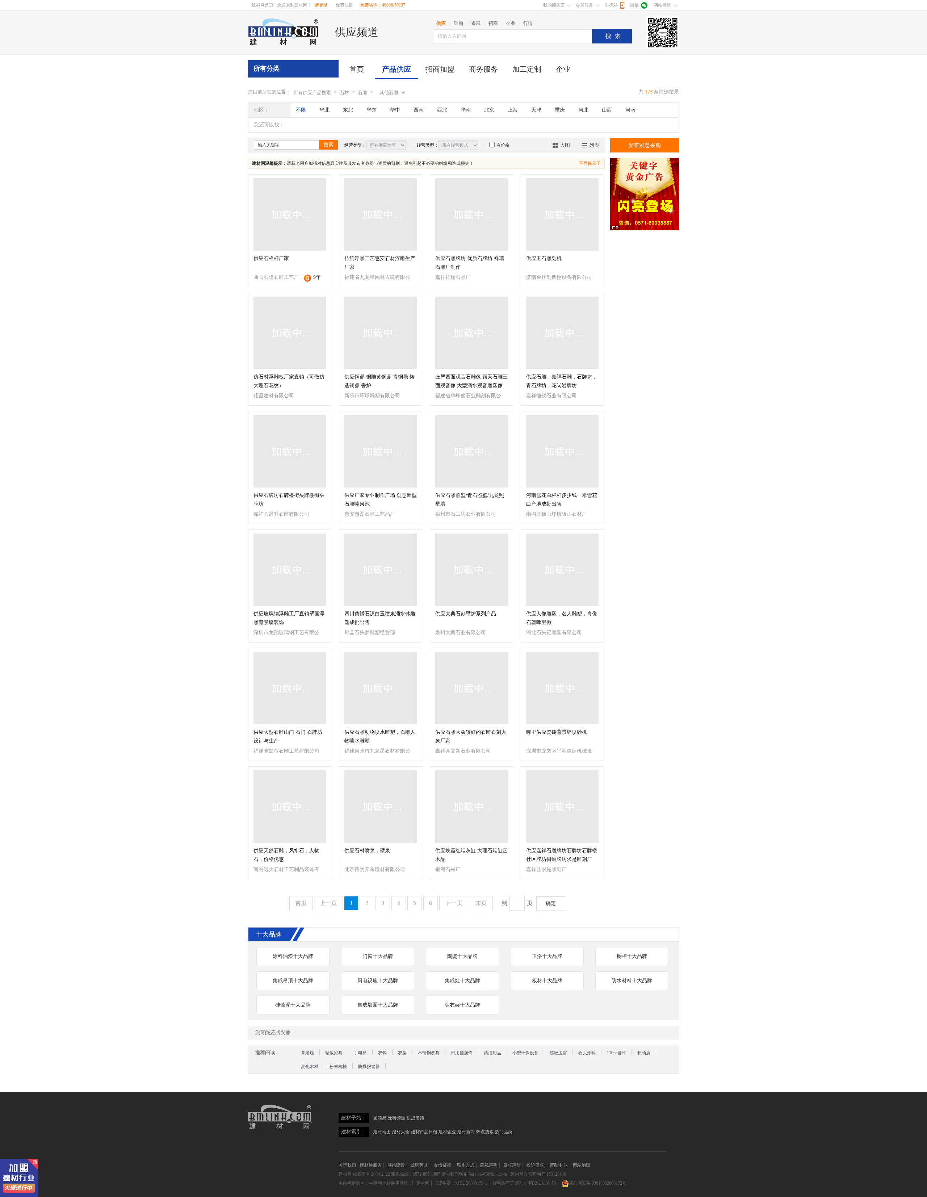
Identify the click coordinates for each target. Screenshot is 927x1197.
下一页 (453, 903)
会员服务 (584, 5)
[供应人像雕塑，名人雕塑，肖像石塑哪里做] (562, 569)
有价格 (502, 145)
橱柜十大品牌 (632, 956)
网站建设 (396, 1165)
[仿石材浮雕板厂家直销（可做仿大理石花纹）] (289, 333)
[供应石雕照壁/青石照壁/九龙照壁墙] (471, 451)
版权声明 (512, 1165)
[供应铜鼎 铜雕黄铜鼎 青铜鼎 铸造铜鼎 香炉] (380, 333)
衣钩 (382, 1052)
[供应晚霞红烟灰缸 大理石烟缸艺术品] (471, 806)
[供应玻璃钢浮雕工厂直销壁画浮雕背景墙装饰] (289, 569)
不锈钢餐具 (429, 1052)
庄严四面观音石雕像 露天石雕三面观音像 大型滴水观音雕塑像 (471, 381)
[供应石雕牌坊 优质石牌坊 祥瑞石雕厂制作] (471, 214)
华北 (324, 110)
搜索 (614, 36)
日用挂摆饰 (462, 1052)
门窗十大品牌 (377, 956)
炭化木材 (309, 1066)
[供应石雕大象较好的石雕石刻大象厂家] (471, 688)
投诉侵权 (535, 1165)
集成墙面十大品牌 (377, 1005)
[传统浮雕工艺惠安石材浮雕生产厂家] (380, 214)
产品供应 (396, 69)
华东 (371, 110)
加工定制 (526, 69)
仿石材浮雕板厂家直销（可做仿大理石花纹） (288, 381)
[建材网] (284, 31)
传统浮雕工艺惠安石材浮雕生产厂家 (379, 263)
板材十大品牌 (547, 980)
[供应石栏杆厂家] (289, 214)
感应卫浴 (558, 1052)
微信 (634, 5)
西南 (419, 110)
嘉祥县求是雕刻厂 (546, 869)
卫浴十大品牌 (547, 956)
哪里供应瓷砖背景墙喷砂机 (556, 732)
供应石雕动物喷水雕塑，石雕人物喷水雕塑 (379, 736)
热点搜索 (485, 1131)
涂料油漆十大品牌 (293, 956)
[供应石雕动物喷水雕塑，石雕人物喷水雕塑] (380, 688)
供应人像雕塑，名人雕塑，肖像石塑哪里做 (561, 618)
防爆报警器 (369, 1066)
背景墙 (307, 1052)
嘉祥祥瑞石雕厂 (453, 277)
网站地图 (581, 1165)
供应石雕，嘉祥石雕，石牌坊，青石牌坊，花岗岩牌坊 (561, 381)
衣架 (402, 1052)
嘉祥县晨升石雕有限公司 (281, 514)
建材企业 (447, 1131)
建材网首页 (262, 5)
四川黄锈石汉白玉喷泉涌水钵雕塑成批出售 (379, 618)
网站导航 (662, 5)
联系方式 (465, 1165)
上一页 (328, 903)
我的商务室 (554, 5)
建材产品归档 (424, 1131)
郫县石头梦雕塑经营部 (369, 632)
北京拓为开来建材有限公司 (374, 869)
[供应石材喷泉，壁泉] (380, 806)
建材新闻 (466, 1131)
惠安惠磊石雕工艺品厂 (369, 514)
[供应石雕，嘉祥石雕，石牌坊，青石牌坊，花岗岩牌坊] (562, 333)
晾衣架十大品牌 (462, 1005)
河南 (630, 110)
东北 (348, 110)
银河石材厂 (448, 869)
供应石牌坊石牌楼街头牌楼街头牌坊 (288, 500)
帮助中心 (558, 1165)
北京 (489, 110)
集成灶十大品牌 (462, 980)
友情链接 (442, 1165)
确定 (551, 903)
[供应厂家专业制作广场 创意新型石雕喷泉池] (380, 451)
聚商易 (379, 1118)
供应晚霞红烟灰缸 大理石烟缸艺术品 (471, 855)
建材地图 (382, 1131)
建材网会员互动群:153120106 (538, 1174)
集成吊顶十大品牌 (293, 980)
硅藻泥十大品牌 (293, 1005)
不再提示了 (590, 163)
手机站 (611, 5)
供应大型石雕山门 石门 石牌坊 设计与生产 (287, 736)
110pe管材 (616, 1052)
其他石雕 (388, 92)
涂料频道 (396, 1118)
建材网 (345, 1174)
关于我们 (347, 1165)
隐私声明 (489, 1165)
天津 (536, 110)
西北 (442, 110)
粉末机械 (338, 1066)
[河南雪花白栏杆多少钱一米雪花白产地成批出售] (562, 451)
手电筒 (360, 1052)
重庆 (560, 110)
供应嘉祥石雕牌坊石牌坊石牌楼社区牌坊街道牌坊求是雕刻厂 (561, 855)
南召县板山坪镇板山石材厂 (556, 514)
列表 (594, 145)
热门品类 (503, 1131)
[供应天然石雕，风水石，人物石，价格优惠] (289, 806)
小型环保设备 (525, 1052)
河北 (583, 110)
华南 (466, 110)
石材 (344, 92)
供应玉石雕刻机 (544, 258)
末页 (481, 903)
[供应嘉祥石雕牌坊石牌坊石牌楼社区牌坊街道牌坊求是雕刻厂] (562, 806)
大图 (565, 145)
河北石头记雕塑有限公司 (554, 632)
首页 (356, 69)
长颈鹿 (643, 1052)
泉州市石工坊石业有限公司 (465, 514)
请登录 (321, 5)
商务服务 (483, 69)
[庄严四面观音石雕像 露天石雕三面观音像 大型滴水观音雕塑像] (471, 333)
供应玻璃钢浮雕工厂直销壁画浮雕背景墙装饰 (288, 618)
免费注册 (344, 5)
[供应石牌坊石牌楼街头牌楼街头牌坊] (289, 451)
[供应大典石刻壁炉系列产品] (471, 569)
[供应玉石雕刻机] (562, 214)
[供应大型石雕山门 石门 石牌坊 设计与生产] (289, 688)
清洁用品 (492, 1052)
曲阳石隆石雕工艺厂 (276, 277)
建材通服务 (371, 1165)
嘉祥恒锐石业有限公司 (551, 395)
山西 (607, 110)
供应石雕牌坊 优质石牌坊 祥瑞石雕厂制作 (469, 263)
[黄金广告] (644, 194)
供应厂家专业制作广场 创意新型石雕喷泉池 (380, 500)
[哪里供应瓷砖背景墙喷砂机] (562, 688)
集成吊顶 (415, 1118)
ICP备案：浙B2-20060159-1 (461, 1183)
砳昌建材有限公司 (273, 395)
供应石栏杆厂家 (271, 258)
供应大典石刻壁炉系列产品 (465, 613)
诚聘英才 (419, 1165)
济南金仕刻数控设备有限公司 (559, 277)
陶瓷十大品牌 (462, 956)
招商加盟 (439, 69)
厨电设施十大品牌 (377, 980)
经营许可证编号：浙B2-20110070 (524, 1183)
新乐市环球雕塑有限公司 (372, 395)
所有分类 (266, 68)
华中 (395, 110)
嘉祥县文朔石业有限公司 (463, 751)
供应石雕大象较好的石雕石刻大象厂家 (470, 736)
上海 (513, 110)
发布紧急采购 (644, 145)
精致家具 (334, 1052)
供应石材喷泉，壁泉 (367, 850)
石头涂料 (587, 1052)
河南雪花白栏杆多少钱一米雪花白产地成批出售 (561, 500)
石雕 (362, 92)
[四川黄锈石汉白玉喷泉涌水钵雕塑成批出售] (380, 569)
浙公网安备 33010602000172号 (597, 1183)
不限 (301, 110)
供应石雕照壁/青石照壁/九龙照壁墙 (469, 500)
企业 (563, 69)
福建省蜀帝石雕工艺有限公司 (286, 751)
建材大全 (401, 1131)
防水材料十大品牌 (632, 980)
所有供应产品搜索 (312, 92)
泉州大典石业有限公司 (460, 632)
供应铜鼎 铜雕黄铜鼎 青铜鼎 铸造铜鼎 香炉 (379, 381)
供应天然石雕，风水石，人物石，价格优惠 (286, 855)
